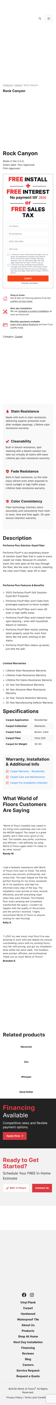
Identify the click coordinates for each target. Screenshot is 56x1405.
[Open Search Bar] (40, 18)
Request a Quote (28, 1376)
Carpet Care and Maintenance (27, 777)
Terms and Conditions (37, 1397)
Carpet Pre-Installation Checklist (28, 782)
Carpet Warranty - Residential (27, 771)
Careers (28, 1365)
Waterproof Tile (28, 1319)
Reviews (28, 1353)
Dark (46, 732)
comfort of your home (21, 301)
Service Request (28, 1370)
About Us (28, 1325)
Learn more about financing (24, 324)
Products (7, 85)
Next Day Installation (28, 1342)
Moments (39, 726)
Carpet (18, 85)
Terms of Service (33, 283)
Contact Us (42, 1188)
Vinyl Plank (28, 1302)
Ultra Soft (40, 738)
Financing (28, 1348)
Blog (28, 1359)
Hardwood (28, 1313)
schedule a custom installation (33, 311)
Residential (40, 720)
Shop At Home (28, 1336)
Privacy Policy (25, 283)
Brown (38, 732)
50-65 (38, 744)
